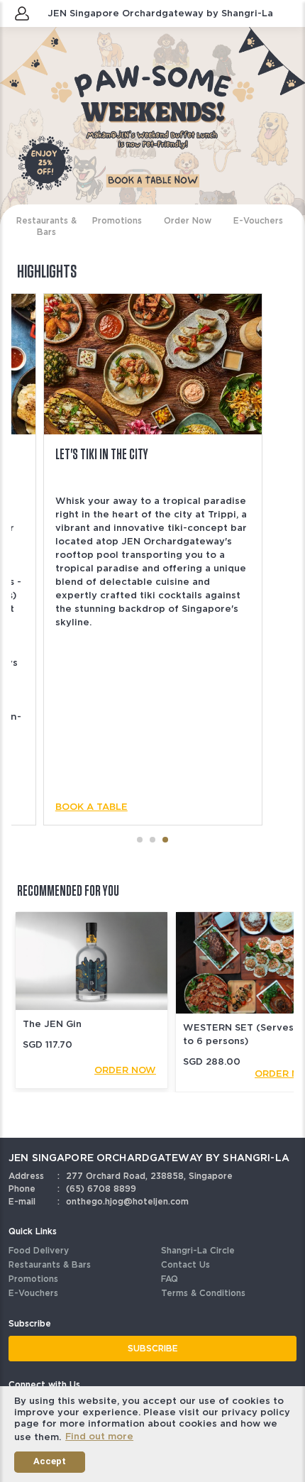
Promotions (33, 1278)
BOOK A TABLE (91, 806)
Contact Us (185, 1264)
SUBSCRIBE (153, 1348)
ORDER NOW (125, 1070)
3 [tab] (166, 839)
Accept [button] (49, 1461)
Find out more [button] (99, 1436)
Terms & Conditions (203, 1293)
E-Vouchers (33, 1293)
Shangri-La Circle (198, 1250)
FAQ (169, 1278)
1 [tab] (141, 839)
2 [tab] (154, 839)
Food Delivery (39, 1250)
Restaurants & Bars (50, 1264)
